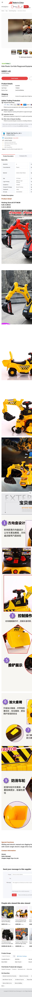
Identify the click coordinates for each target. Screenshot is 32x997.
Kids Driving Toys (12, 10)
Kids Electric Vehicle (22, 10)
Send (14, 895)
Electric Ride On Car (7, 983)
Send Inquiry (14, 78)
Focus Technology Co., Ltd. (18, 991)
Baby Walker (4, 962)
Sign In (3, 149)
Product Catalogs (22, 956)
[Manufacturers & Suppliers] (16, 2)
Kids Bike (17, 959)
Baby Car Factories (23, 976)
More (2, 986)
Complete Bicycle (5, 959)
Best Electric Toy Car (7, 979)
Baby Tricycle (18, 962)
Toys (6, 10)
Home (2, 10)
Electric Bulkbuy (18, 983)
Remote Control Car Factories (9, 976)
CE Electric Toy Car (19, 979)
